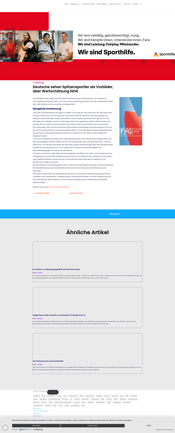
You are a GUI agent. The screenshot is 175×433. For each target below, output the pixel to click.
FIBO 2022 (134, 396)
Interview (65, 399)
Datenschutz (37, 416)
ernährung (115, 396)
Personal (44, 402)
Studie (109, 402)
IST (71, 399)
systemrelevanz (38, 405)
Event (121, 396)
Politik (50, 402)
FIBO (127, 396)
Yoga (83, 405)
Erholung (106, 396)
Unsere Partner (114, 4)
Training (38, 82)
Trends (61, 405)
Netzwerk (36, 402)
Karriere (77, 399)
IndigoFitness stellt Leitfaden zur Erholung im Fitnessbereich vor (59, 315)
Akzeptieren (93, 426)
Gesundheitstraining (54, 399)
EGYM (81, 396)
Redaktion (115, 214)
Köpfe (102, 399)
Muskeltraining (133, 399)
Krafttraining (94, 399)
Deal (65, 396)
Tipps (54, 405)
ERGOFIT (99, 396)
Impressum (37, 413)
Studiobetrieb (117, 402)
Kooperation (85, 399)
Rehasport (91, 402)
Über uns (127, 4)
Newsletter (53, 392)
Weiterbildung (75, 405)
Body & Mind (51, 396)
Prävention (77, 402)
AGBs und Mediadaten (40, 411)
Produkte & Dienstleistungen (63, 402)
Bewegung (37, 396)
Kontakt (135, 4)
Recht (83, 402)
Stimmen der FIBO (88, 4)
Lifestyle (109, 399)
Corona (59, 396)
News (66, 4)
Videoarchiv (37, 408)
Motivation (123, 399)
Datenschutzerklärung (167, 429)
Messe (116, 399)
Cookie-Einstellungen (40, 391)
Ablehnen (36, 426)
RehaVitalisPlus (100, 402)
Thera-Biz (48, 405)
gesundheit (43, 399)
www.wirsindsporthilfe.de (59, 187)
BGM (43, 396)
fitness (35, 399)
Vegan (67, 405)
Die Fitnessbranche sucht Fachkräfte (48, 361)
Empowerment (90, 396)
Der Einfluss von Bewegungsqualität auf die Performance (56, 269)
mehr (149, 426)
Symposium (126, 402)
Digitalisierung (73, 396)
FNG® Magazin (102, 4)
